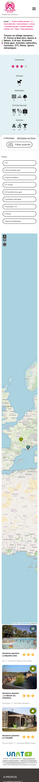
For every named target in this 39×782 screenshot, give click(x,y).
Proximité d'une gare (11, 26)
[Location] (25, 111)
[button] (28, 447)
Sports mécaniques (27, 29)
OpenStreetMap (25, 623)
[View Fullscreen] (4, 244)
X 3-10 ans (9, 185)
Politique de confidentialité (28, 760)
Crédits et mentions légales (11, 760)
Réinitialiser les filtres (26, 138)
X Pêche (8, 214)
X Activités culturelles (13, 199)
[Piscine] (14, 126)
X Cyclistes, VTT (11, 207)
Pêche (17, 29)
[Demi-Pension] (19, 111)
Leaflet (16, 623)
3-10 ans (32, 24)
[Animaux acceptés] (19, 82)
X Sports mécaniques (13, 221)
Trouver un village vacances (20, 21)
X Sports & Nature (11, 177)
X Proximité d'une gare (13, 192)
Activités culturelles (26, 26)
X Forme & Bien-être (12, 170)
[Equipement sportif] (19, 126)
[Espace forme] (25, 126)
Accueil (6, 21)
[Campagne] (25, 97)
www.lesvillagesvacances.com (15, 762)
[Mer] (14, 97)
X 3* (6, 163)
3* (32, 21)
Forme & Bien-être (9, 24)
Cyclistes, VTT (8, 29)
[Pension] (14, 111)
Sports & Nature (22, 24)
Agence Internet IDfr (29, 758)
